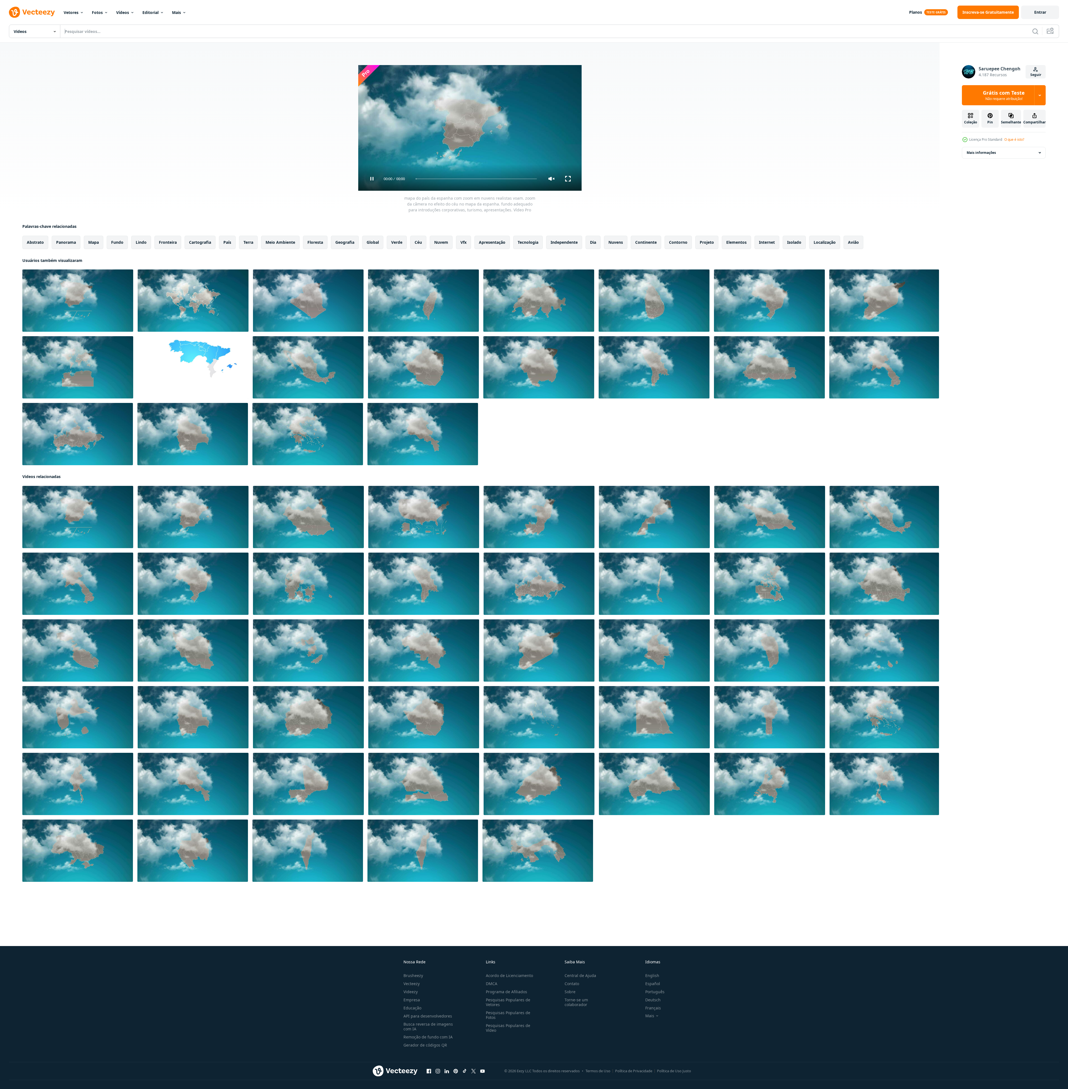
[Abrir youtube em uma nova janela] (482, 1071)
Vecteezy (411, 983)
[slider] (476, 178)
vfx (463, 242)
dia (593, 242)
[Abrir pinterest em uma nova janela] (455, 1071)
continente (646, 242)
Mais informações (981, 152)
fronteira (168, 242)
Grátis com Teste (1004, 95)
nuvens (615, 242)
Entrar (1040, 12)
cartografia (200, 242)
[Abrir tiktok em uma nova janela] (464, 1071)
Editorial (150, 12)
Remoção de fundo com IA (428, 1037)
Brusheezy (413, 975)
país (227, 242)
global (373, 242)
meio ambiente (280, 242)
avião (853, 242)
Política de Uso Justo (674, 1070)
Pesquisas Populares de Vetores (508, 1002)
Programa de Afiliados (506, 991)
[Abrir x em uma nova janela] (473, 1071)
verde (396, 242)
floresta (315, 242)
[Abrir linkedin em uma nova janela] (447, 1071)
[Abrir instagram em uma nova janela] (438, 1071)
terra (248, 242)
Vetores (71, 12)
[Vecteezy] (32, 12)
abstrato (35, 242)
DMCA (491, 983)
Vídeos (122, 12)
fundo (117, 242)
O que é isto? (1014, 139)
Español (652, 983)
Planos (915, 12)
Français (653, 1008)
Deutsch (653, 999)
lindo (141, 242)
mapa (93, 242)
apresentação (492, 242)
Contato (572, 983)
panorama (66, 242)
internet (767, 242)
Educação (412, 1008)
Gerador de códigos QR (425, 1045)
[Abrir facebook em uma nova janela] (429, 1071)
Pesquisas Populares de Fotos (508, 1015)
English (652, 975)
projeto (707, 242)
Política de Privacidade (633, 1070)
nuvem (441, 242)
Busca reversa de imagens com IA (428, 1026)
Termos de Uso (598, 1070)
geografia (344, 242)
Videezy (410, 991)
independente (564, 242)
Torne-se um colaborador (576, 1002)
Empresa (411, 999)
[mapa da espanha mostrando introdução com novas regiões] (193, 367)
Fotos (97, 12)
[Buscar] (1035, 31)
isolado (794, 242)
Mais (176, 12)
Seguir (1035, 74)
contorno (678, 242)
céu (418, 242)
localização (825, 242)
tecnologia (528, 242)
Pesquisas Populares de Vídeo (508, 1028)
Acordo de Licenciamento (509, 975)
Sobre (570, 991)
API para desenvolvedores (427, 1016)
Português (655, 991)
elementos (736, 242)
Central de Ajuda (580, 975)
